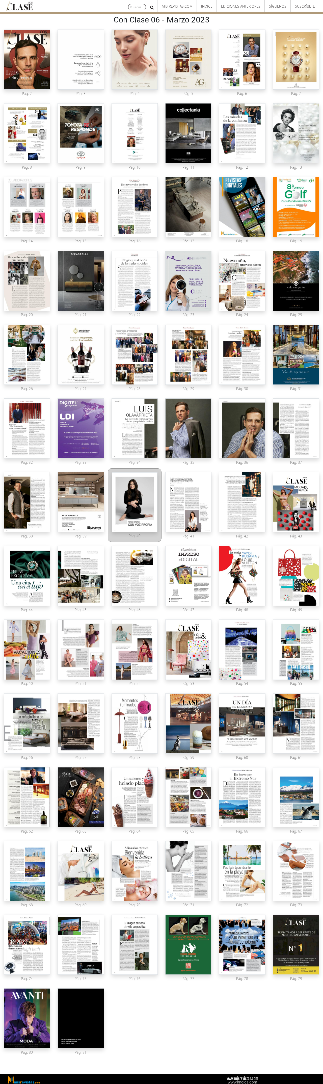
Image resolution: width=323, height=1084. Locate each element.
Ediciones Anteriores (240, 6)
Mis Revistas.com (177, 6)
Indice (206, 6)
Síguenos (277, 6)
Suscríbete (305, 6)
